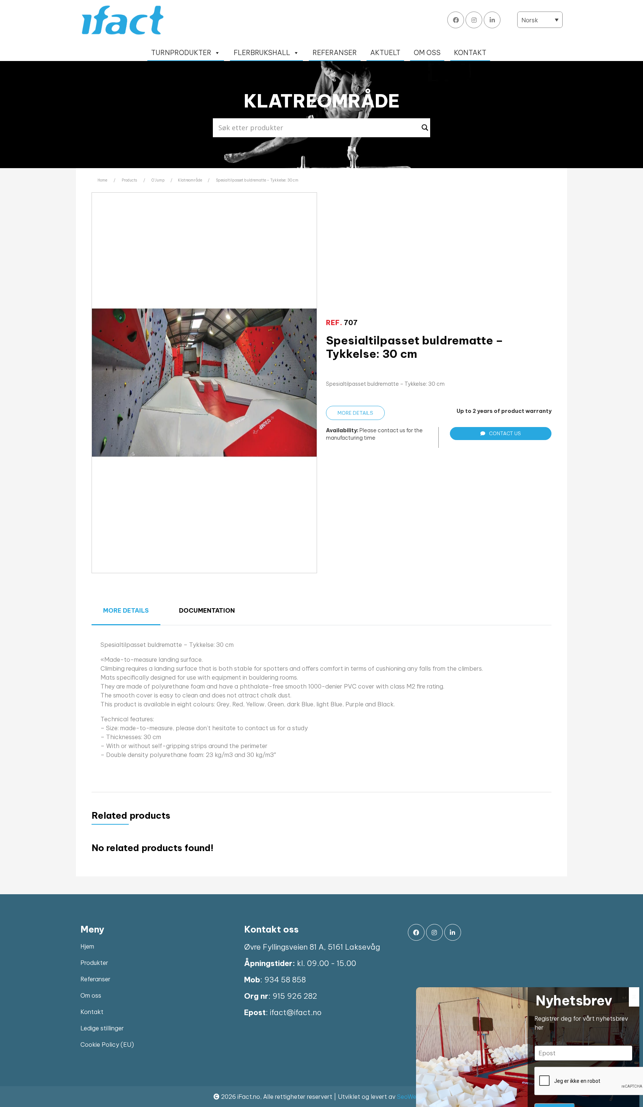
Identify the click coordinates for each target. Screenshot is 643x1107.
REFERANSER (335, 52)
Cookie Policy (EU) (107, 1044)
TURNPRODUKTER (181, 52)
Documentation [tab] (207, 610)
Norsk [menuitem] (529, 20)
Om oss (90, 995)
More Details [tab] (126, 610)
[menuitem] (540, 20)
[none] (540, 20)
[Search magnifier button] (425, 127)
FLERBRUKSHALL (262, 52)
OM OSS (427, 52)
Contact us (505, 433)
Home (102, 180)
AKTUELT (385, 52)
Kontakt (91, 1011)
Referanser (95, 979)
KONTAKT (470, 52)
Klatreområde (190, 180)
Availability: (342, 430)
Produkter (94, 962)
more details (355, 413)
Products (129, 180)
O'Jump (158, 180)
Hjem (87, 946)
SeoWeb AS (413, 1096)
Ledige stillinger (102, 1028)
